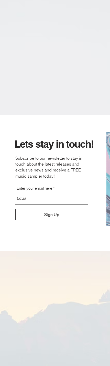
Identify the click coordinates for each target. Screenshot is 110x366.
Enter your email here (34, 188)
